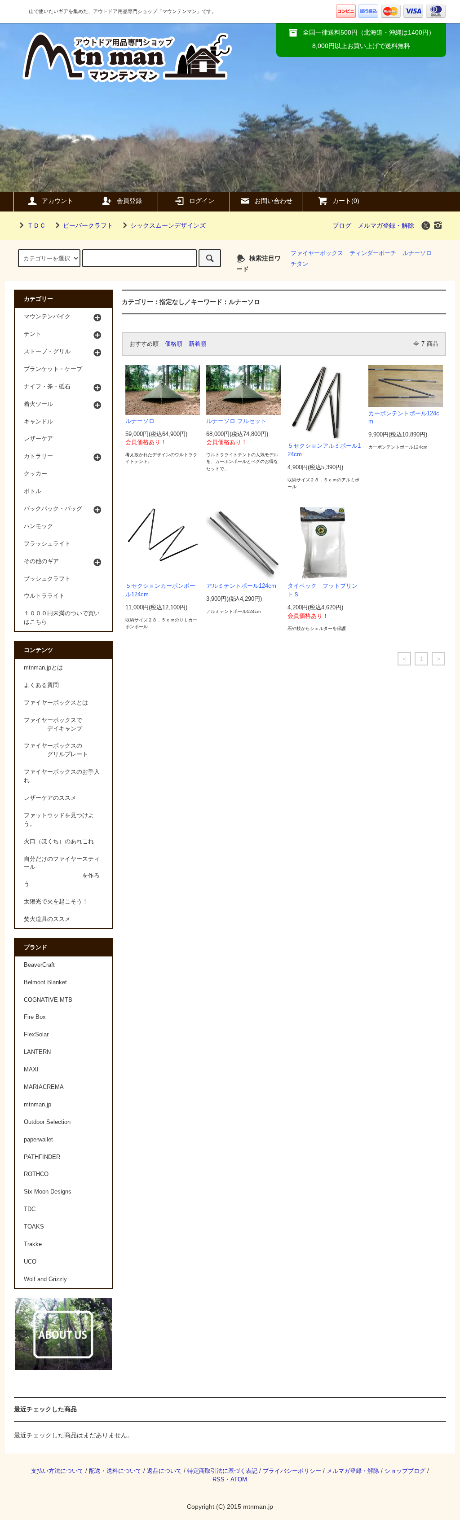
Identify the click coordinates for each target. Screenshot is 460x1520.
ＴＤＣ (36, 225)
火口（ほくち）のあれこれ (59, 841)
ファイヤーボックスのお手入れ (62, 776)
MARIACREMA (44, 1087)
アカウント (57, 200)
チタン (299, 264)
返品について (164, 1471)
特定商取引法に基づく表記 (222, 1471)
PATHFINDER (42, 1157)
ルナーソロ (417, 253)
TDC (29, 1209)
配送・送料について (115, 1471)
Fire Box (35, 1017)
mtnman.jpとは (43, 668)
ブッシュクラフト (47, 579)
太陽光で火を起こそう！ (56, 902)
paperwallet (38, 1140)
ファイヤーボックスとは (56, 703)
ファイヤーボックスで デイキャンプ (53, 724)
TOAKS (34, 1227)
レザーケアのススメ (50, 798)
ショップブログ (405, 1471)
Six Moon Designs (47, 1192)
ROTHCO (36, 1174)
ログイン (201, 200)
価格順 (173, 344)
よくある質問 (41, 685)
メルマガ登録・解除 (386, 225)
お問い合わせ (273, 200)
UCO (30, 1262)
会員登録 (129, 200)
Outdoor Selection (47, 1122)
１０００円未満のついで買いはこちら (62, 617)
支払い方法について (57, 1471)
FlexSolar (36, 1034)
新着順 (197, 344)
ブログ (341, 225)
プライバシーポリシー (292, 1471)
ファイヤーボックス (317, 253)
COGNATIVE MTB (48, 1000)
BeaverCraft (39, 965)
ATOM (238, 1479)
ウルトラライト (44, 596)
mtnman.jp (37, 1104)
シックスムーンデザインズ (168, 225)
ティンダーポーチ (372, 253)
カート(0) (345, 200)
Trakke (33, 1244)
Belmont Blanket (45, 982)
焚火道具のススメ (47, 919)
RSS (218, 1479)
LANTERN (37, 1052)
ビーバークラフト (88, 225)
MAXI (31, 1069)
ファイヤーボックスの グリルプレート (56, 750)
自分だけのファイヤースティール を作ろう (62, 872)
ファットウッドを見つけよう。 (59, 819)
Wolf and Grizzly (45, 1279)
